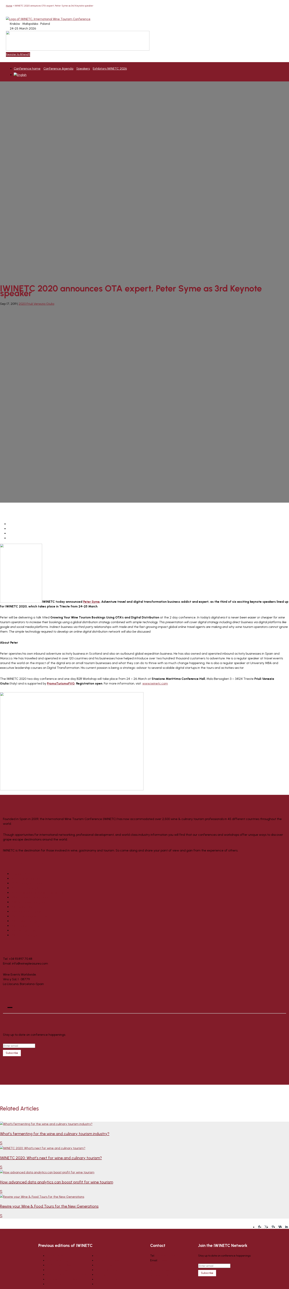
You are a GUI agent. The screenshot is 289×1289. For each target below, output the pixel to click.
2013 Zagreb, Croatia (25, 926)
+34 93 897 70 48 (165, 1255)
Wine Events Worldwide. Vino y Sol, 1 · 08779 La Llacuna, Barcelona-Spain (167, 1275)
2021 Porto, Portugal (25, 888)
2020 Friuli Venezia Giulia (36, 304)
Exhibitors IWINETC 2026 (110, 68)
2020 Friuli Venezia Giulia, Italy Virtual (37, 893)
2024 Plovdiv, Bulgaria (26, 878)
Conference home (27, 68)
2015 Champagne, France (29, 916)
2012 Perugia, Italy (23, 930)
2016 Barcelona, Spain (26, 911)
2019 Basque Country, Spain (30, 897)
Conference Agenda (58, 68)
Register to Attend (17, 54)
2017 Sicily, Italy (21, 907)
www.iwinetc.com (155, 683)
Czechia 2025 (21, 874)
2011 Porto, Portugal (24, 935)
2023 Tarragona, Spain (27, 883)
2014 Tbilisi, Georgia (25, 921)
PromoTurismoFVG (61, 683)
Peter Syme (91, 601)
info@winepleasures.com (173, 1260)
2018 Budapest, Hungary (28, 902)
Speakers (83, 68)
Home (9, 5)
